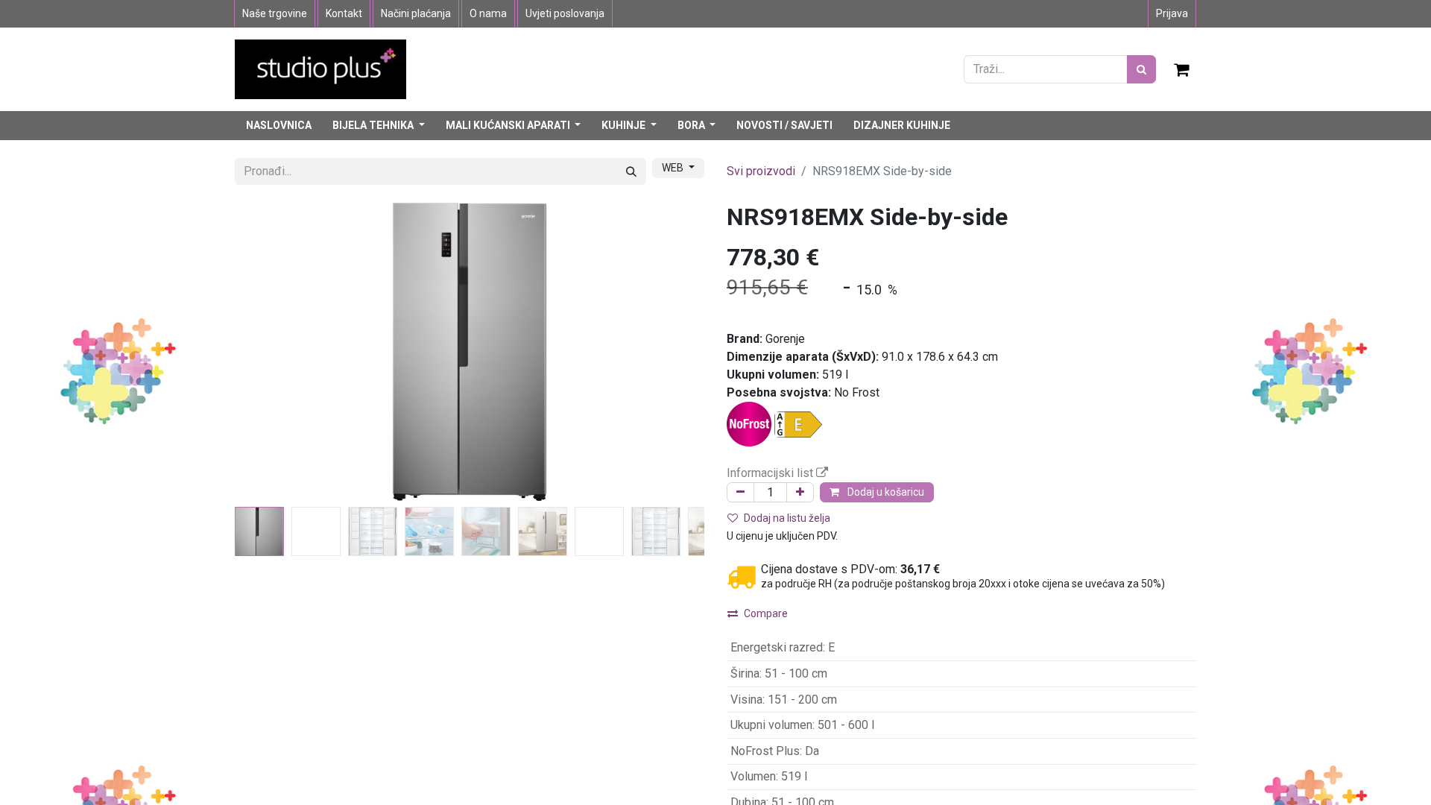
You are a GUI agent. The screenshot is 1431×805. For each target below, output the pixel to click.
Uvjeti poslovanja (564, 13)
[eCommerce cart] (1182, 69)
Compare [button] (766, 613)
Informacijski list (771, 473)
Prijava (1172, 13)
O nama (488, 13)
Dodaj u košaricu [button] (884, 492)
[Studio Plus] (320, 68)
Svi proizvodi (761, 171)
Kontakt (344, 13)
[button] (270, 352)
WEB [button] (674, 168)
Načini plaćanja (416, 13)
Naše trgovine (274, 13)
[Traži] (1141, 69)
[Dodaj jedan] (800, 492)
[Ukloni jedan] (740, 492)
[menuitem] (279, 125)
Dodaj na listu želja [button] (787, 518)
